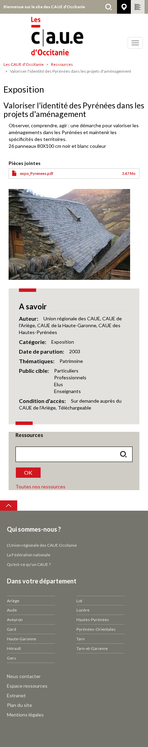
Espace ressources (27, 686)
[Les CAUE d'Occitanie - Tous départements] (74, 36)
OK (28, 472)
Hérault (14, 648)
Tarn (80, 638)
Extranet (16, 695)
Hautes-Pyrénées (92, 619)
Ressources (62, 64)
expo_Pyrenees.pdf (36, 173)
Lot (79, 600)
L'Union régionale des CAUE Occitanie (42, 545)
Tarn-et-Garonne (92, 648)
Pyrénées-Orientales (96, 629)
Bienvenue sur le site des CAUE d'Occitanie (44, 6)
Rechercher (108, 7)
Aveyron (15, 619)
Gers (11, 658)
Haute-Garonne (21, 638)
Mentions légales (25, 715)
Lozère (82, 610)
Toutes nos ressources (40, 486)
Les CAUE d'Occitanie (23, 64)
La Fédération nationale (28, 554)
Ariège (13, 600)
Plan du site (19, 705)
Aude (12, 610)
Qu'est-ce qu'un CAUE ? (29, 564)
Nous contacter (24, 676)
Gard (11, 629)
